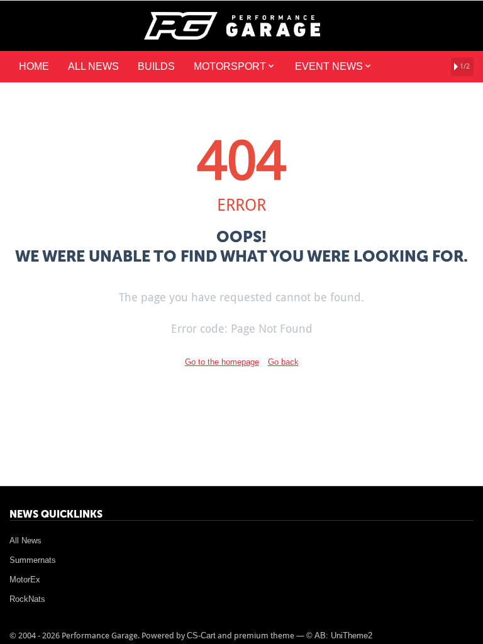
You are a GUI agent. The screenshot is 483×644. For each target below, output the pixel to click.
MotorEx (24, 579)
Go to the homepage (222, 362)
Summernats (32, 560)
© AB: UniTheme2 (339, 635)
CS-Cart (201, 635)
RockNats (27, 599)
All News (25, 540)
